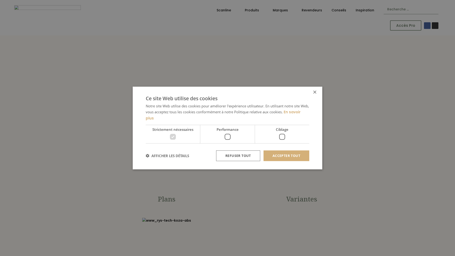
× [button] (314, 92)
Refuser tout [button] (238, 155)
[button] (167, 155)
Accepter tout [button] (286, 155)
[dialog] (227, 128)
